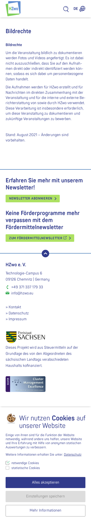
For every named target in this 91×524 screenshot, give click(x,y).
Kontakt (15, 307)
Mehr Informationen (45, 510)
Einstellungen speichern (45, 496)
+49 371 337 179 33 (27, 287)
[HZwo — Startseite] (13, 8)
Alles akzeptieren (45, 482)
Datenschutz (19, 313)
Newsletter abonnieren (30, 198)
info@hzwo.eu (22, 293)
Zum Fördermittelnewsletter (36, 238)
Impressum (18, 319)
